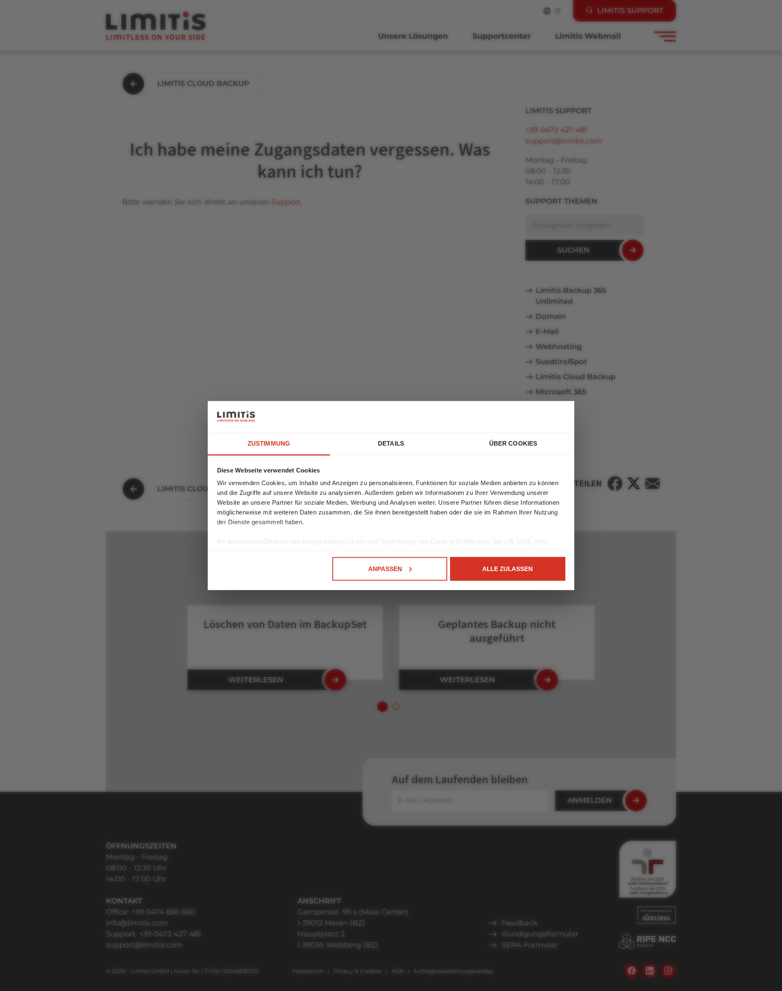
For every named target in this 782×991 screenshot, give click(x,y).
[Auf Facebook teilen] (615, 483)
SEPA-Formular (529, 944)
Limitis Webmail (588, 36)
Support (286, 202)
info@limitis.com (137, 922)
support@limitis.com (563, 140)
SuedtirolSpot (561, 361)
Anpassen (385, 568)
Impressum (307, 971)
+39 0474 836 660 (163, 912)
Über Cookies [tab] (513, 443)
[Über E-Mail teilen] (652, 483)
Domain (551, 316)
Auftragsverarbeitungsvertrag (453, 971)
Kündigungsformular (539, 933)
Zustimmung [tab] (269, 443)
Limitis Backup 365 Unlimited (571, 296)
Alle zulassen (507, 568)
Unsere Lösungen (413, 36)
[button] (382, 706)
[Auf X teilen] (633, 483)
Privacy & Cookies (357, 971)
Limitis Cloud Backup (575, 376)
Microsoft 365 (561, 391)
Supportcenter (501, 36)
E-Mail (547, 331)
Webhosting (559, 346)
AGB (397, 971)
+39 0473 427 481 (556, 129)
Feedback (519, 922)
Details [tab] (391, 443)
